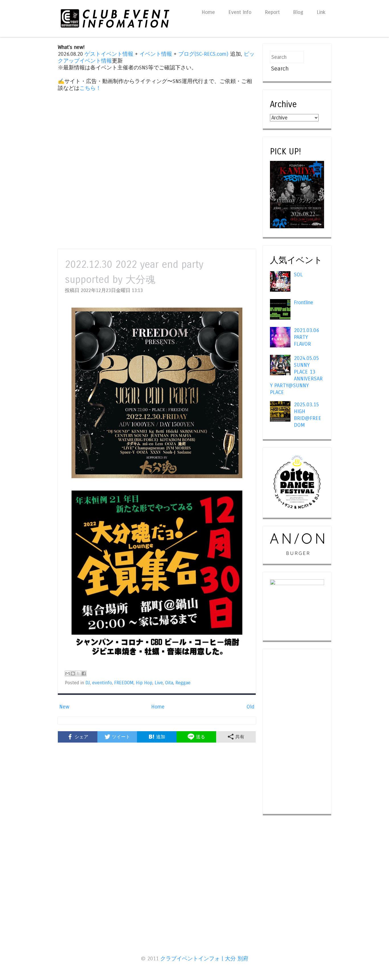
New (64, 707)
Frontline (303, 302)
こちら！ (90, 88)
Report (272, 12)
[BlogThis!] (73, 673)
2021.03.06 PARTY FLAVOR (306, 337)
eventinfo (102, 683)
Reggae (183, 683)
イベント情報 (156, 54)
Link (321, 12)
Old (250, 707)
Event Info (239, 12)
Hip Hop (144, 683)
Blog (298, 12)
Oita (169, 683)
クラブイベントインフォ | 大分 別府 (204, 959)
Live (159, 683)
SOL (298, 274)
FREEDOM (124, 683)
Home (208, 12)
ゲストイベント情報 (109, 54)
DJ (87, 683)
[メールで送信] (67, 673)
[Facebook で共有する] (84, 673)
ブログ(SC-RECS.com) (203, 54)
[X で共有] (78, 673)
